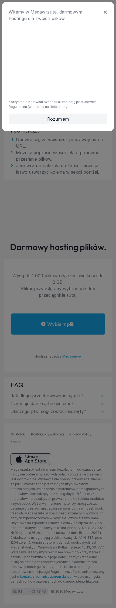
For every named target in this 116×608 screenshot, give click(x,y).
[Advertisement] (58, 60)
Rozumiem (58, 119)
